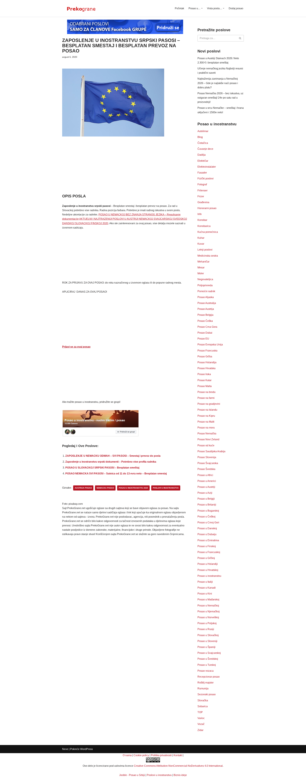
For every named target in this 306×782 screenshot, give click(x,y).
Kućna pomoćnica (207, 232)
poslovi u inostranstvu (166, 488)
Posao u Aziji (204, 492)
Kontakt (178, 755)
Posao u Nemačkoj (208, 605)
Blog (200, 137)
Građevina (203, 202)
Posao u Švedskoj (207, 658)
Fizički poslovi (205, 178)
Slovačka (202, 700)
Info (199, 214)
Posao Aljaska (205, 297)
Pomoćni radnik (206, 291)
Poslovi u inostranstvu (159, 775)
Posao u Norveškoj (208, 617)
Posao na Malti (205, 421)
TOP (200, 712)
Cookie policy (141, 755)
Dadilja (201, 154)
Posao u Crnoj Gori (208, 522)
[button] (202, 8)
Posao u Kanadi (206, 587)
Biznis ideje (180, 775)
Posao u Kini (204, 593)
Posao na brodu (206, 392)
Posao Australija (206, 303)
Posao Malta (204, 386)
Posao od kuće (205, 445)
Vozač (200, 724)
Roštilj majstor (205, 682)
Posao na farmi (206, 398)
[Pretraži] (240, 38)
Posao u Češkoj (206, 516)
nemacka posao (105, 488)
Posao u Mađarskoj (208, 599)
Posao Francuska (207, 350)
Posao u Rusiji (205, 629)
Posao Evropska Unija (210, 344)
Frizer (200, 196)
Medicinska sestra (207, 255)
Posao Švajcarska (207, 463)
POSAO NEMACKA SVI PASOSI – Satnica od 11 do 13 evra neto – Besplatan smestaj (116, 473)
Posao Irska (204, 374)
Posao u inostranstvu (209, 576)
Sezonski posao (206, 694)
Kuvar (200, 243)
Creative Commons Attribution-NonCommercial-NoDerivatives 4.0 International (178, 765)
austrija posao (83, 488)
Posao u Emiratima (208, 540)
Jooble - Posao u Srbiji (132, 775)
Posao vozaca (205, 670)
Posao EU (203, 338)
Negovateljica (205, 279)
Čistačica (202, 143)
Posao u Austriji (206, 487)
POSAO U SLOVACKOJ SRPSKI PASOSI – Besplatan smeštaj (102, 467)
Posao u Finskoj (206, 546)
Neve (65, 749)
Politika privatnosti (161, 755)
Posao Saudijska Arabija (211, 451)
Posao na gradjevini (208, 403)
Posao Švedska (206, 469)
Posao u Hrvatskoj (207, 570)
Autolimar (202, 131)
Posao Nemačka (206, 433)
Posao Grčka (204, 356)
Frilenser (202, 190)
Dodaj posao (236, 8)
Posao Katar (204, 380)
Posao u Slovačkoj (208, 635)
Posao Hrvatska (206, 368)
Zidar (200, 730)
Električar (202, 160)
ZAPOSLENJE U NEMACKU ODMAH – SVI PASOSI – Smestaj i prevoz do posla (112, 455)
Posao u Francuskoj (208, 552)
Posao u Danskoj (207, 528)
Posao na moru (206, 427)
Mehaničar (203, 261)
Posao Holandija (206, 362)
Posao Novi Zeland (208, 439)
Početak (179, 8)
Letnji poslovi (204, 249)
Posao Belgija (205, 315)
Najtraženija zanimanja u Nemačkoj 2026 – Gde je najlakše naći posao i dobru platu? (217, 83)
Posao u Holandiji (207, 564)
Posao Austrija (205, 309)
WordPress (86, 749)
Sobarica (202, 706)
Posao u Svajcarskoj (209, 653)
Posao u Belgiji (206, 498)
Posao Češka (205, 321)
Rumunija (202, 688)
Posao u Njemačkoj (208, 611)
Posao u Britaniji (206, 504)
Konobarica (204, 226)
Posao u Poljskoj (207, 623)
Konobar (202, 220)
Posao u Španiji (206, 647)
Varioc (201, 718)
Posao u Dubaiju (206, 534)
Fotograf (202, 184)
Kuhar (200, 237)
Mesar (200, 267)
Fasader (202, 172)
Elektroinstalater (206, 166)
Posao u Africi (205, 475)
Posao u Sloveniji (207, 641)
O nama (127, 755)
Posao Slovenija (206, 457)
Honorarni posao (206, 208)
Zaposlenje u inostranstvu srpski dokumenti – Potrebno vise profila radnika (110, 461)
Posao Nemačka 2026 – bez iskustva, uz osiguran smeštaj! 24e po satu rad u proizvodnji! (220, 97)
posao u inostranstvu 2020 (133, 488)
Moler (200, 273)
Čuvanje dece (205, 149)
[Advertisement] (125, 169)
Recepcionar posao (208, 676)
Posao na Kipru (206, 415)
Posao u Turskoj (206, 665)
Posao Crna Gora (207, 326)
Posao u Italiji (205, 581)
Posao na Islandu (207, 409)
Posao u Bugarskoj (208, 510)
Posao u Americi (206, 481)
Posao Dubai (204, 332)
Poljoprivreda (205, 285)
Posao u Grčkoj (206, 558)
